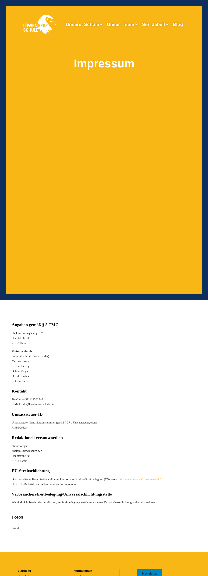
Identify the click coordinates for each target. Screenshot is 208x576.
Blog (178, 24)
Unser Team (120, 24)
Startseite (24, 570)
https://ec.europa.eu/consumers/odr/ (140, 479)
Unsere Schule (82, 24)
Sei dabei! (153, 24)
